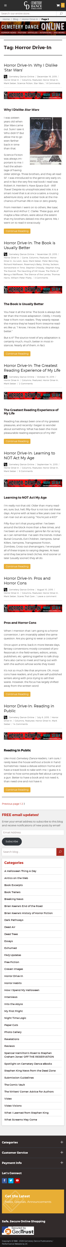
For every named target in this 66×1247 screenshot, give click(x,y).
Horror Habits (13, 983)
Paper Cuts (11, 1025)
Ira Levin (17, 261)
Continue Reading (17, 231)
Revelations (11, 1039)
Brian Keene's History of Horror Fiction (28, 913)
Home (6, 19)
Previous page (10, 803)
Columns (26, 80)
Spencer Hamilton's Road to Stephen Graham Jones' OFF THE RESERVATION (29, 1054)
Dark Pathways (13, 920)
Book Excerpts (13, 885)
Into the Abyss (13, 1004)
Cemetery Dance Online (21, 76)
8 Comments (53, 83)
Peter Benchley (50, 261)
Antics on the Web (16, 878)
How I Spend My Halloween (21, 990)
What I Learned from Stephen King (26, 1112)
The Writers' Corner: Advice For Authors (29, 1091)
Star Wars (39, 83)
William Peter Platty (21, 277)
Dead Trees (11, 934)
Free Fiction (11, 962)
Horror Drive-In (30, 19)
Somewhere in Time (14, 267)
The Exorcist (10, 271)
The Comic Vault (14, 1084)
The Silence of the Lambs (37, 274)
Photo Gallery (13, 1032)
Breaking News (13, 899)
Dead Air (9, 927)
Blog (15, 19)
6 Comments (26, 471)
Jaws (25, 261)
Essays (8, 941)
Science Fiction (25, 83)
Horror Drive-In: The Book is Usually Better (29, 245)
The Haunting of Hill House (31, 271)
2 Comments (26, 383)
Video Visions (13, 1105)
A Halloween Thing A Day (20, 871)
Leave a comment (46, 596)
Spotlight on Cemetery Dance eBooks (28, 1063)
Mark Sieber (10, 83)
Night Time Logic (15, 1018)
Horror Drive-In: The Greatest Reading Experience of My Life (32, 368)
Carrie (25, 257)
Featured (37, 80)
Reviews (9, 1046)
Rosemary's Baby (33, 264)
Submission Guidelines (19, 1077)
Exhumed (10, 948)
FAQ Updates (12, 955)
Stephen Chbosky (35, 267)
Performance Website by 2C (15, 1244)
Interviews (10, 997)
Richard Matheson (13, 264)
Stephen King (52, 267)
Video (8, 1098)
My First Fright (13, 1011)
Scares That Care (26, 596)
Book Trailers (12, 892)
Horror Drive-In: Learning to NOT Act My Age (29, 455)
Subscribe (12, 841)
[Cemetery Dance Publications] (33, 5)
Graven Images (13, 969)
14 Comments (20, 724)
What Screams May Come (20, 1119)
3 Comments (41, 277)
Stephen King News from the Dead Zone (30, 1070)
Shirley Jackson (51, 264)
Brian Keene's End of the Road (23, 906)
